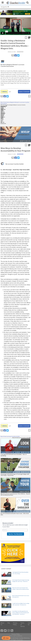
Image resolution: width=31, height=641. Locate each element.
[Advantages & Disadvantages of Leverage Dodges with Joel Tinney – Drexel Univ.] (15, 465)
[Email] (13, 55)
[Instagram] (8, 630)
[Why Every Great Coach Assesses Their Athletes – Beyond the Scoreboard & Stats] (15, 485)
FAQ (8, 623)
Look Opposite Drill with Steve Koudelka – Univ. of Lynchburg (14, 455)
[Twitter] (18, 55)
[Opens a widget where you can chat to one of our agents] (6, 638)
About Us (2, 623)
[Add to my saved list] (26, 37)
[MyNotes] (29, 37)
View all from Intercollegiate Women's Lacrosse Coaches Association (13, 105)
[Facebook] (16, 55)
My (4, 92)
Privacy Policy (15, 623)
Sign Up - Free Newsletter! (15, 534)
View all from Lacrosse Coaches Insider (20, 437)
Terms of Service (22, 624)
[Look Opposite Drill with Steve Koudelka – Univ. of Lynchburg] (15, 445)
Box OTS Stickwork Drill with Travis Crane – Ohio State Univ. (15, 514)
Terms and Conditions (15, 636)
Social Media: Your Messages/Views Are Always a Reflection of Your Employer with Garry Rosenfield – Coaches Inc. (20, 613)
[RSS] (12, 630)
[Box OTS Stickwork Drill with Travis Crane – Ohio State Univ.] (15, 505)
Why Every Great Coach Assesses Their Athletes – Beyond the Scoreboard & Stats (15, 494)
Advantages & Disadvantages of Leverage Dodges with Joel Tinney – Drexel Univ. (15, 475)
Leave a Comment (24, 92)
